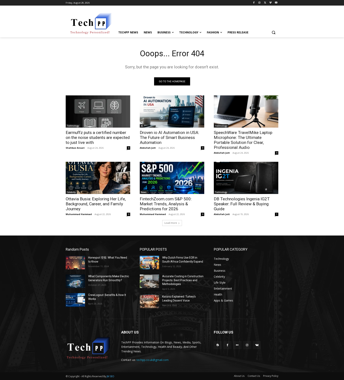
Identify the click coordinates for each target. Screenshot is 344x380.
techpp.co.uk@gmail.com (153, 360)
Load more (170, 223)
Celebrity (71, 192)
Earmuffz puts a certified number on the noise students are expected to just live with (98, 137)
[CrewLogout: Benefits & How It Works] (75, 300)
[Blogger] (218, 345)
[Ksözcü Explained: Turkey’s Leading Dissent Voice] (149, 301)
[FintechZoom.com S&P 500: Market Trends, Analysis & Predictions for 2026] (172, 178)
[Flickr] (237, 345)
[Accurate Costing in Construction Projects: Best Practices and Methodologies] (149, 281)
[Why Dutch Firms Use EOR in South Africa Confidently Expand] (149, 262)
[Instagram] (259, 3)
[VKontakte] (257, 345)
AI (142, 125)
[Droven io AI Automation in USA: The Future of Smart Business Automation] (172, 111)
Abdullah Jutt (148, 147)
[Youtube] (276, 3)
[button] (273, 32)
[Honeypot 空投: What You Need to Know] (75, 262)
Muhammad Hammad (79, 214)
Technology (73, 125)
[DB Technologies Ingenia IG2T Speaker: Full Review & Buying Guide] (246, 178)
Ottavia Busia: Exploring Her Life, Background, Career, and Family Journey (96, 204)
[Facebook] (254, 3)
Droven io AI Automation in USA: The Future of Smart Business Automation (169, 137)
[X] (265, 3)
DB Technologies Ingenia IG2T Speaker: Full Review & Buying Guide (242, 204)
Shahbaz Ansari (75, 147)
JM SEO (110, 376)
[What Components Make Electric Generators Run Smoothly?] (75, 281)
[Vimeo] (270, 3)
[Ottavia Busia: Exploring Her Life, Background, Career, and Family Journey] (98, 178)
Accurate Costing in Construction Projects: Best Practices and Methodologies (182, 280)
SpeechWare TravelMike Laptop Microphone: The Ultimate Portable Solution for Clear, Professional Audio (243, 140)
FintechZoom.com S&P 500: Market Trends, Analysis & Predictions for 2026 (166, 204)
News (144, 192)
